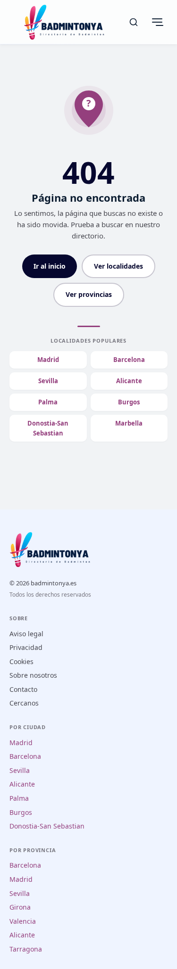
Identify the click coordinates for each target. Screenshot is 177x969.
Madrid (48, 359)
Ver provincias (89, 294)
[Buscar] (133, 22)
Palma (48, 402)
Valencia (22, 921)
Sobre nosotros (33, 675)
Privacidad (25, 647)
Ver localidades (118, 266)
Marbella (129, 423)
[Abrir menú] (157, 22)
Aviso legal (26, 633)
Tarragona (25, 948)
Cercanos (24, 702)
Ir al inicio (50, 266)
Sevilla (48, 381)
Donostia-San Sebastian (47, 428)
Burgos (129, 402)
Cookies (21, 661)
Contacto (23, 689)
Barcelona (129, 359)
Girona (20, 907)
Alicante (129, 381)
